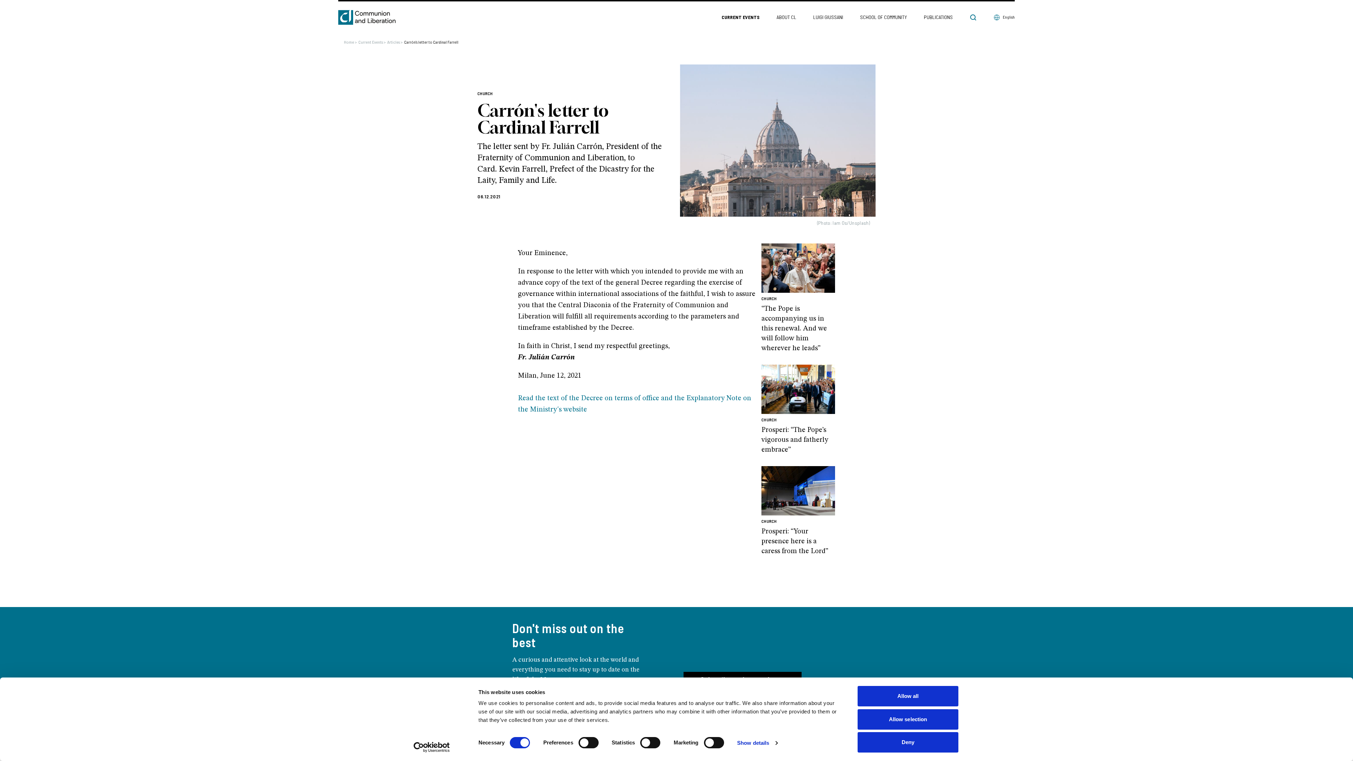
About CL (786, 17)
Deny (908, 742)
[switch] (589, 742)
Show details (753, 743)
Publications (938, 17)
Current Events (741, 17)
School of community (883, 17)
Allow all (908, 696)
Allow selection (908, 719)
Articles (395, 41)
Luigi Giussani (828, 17)
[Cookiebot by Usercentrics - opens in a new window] (432, 747)
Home (350, 41)
